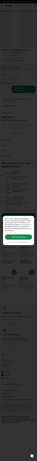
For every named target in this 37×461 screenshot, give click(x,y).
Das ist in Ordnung (18, 237)
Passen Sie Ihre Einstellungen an (18, 242)
